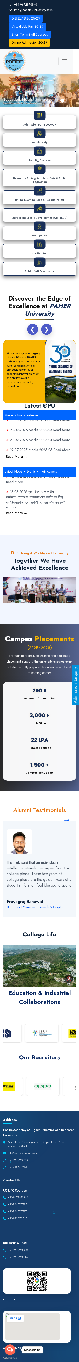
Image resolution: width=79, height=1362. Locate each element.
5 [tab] (43, 101)
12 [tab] (75, 922)
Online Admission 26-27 (29, 42)
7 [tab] (56, 101)
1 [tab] (18, 101)
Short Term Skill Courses (30, 34)
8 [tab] (62, 101)
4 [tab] (37, 101)
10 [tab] (62, 922)
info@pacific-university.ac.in (33, 10)
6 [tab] (50, 101)
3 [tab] (31, 101)
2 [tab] (24, 101)
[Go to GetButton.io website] (10, 1358)
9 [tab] (56, 922)
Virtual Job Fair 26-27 (27, 26)
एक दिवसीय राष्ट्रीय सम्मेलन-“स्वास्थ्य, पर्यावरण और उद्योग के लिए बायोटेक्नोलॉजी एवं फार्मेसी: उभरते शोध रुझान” (35, 491)
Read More (61, 423)
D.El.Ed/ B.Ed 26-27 (26, 18)
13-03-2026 (18, 485)
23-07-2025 (19, 423)
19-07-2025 (19, 443)
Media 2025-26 (40, 443)
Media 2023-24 (40, 433)
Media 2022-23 (40, 423)
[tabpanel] (39, 90)
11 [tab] (69, 922)
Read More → (16, 456)
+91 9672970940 (25, 5)
